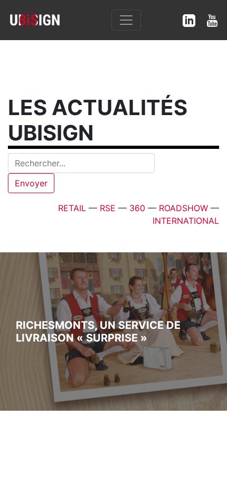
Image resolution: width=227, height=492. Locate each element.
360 (137, 208)
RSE (108, 208)
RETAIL (72, 208)
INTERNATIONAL (186, 220)
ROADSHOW (183, 208)
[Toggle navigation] (126, 20)
